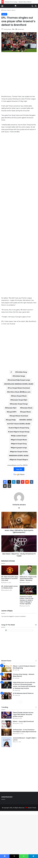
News (9, 10)
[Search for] (36, 6)
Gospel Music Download (19, 416)
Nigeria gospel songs (19, 448)
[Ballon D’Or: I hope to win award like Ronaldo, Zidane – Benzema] (28, 570)
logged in (11, 616)
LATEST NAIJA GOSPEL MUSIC (19, 424)
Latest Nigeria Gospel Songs (19, 432)
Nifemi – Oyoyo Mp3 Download (23, 721)
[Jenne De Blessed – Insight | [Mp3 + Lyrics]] (6, 742)
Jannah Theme (32, 807)
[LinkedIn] (14, 482)
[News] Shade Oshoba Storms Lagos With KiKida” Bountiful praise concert (23, 714)
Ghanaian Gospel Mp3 (19, 400)
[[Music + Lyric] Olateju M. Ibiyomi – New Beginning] (6, 668)
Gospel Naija (11, 420)
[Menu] (2, 6)
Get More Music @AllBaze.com (19, 392)
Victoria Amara (7, 29)
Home (4, 10)
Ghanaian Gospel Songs (19, 404)
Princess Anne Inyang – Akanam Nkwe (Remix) (18, 2)
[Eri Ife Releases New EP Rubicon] (6, 695)
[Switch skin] (32, 6)
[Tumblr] (18, 482)
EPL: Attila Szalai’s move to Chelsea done (9, 587)
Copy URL (19, 469)
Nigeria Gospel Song (19, 444)
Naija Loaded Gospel (19, 436)
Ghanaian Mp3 (11, 408)
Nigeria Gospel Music (19, 440)
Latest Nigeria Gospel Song (19, 428)
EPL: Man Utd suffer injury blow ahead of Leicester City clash (9, 578)
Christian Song (21, 372)
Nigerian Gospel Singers (19, 459)
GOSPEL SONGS (26, 420)
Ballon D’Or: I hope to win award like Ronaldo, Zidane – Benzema (28, 578)
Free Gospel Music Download (19, 388)
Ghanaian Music (26, 408)
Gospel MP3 (12, 412)
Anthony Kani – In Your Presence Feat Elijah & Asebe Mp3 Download (24, 731)
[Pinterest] (22, 482)
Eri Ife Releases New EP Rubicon (23, 693)
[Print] (9, 486)
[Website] (19, 508)
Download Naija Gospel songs (19, 380)
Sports (13, 10)
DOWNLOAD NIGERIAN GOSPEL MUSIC (19, 384)
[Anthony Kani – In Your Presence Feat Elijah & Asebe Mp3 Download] (6, 732)
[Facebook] (5, 482)
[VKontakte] (31, 482)
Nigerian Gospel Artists (19, 451)
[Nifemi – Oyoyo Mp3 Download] (6, 724)
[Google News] (19, 474)
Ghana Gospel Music (19, 396)
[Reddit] (27, 482)
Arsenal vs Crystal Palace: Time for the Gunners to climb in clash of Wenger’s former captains (26, 600)
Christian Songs (19, 376)
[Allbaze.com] (19, 6)
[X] (9, 482)
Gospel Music (26, 412)
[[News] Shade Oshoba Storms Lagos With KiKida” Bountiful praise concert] (6, 715)
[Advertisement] (19, 74)
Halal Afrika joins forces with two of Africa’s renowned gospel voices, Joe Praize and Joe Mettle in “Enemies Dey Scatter (24, 685)
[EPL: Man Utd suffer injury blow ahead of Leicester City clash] (9, 570)
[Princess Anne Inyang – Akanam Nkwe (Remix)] (6, 676)
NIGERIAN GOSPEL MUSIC (19, 455)
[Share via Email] (5, 486)
